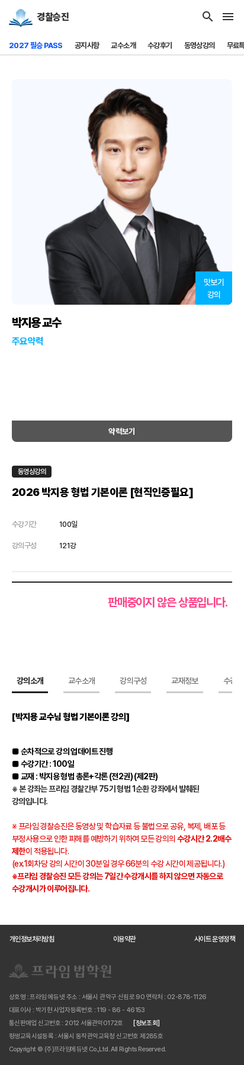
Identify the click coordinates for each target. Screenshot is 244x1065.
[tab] (30, 682)
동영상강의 (199, 45)
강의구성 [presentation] (133, 680)
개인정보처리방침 (31, 939)
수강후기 (159, 45)
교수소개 (123, 45)
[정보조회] (146, 1023)
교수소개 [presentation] (81, 680)
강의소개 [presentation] (30, 680)
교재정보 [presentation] (184, 680)
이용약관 (124, 939)
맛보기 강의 (214, 288)
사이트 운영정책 (214, 939)
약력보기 (122, 431)
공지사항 (87, 45)
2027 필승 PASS (36, 45)
